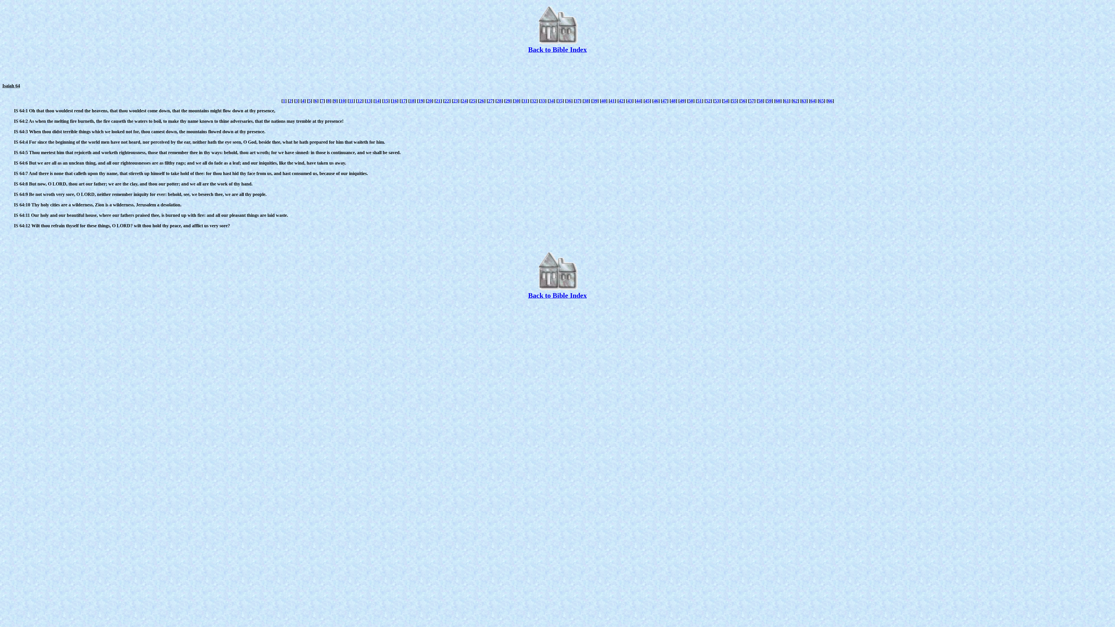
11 (351, 100)
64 (812, 100)
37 (577, 100)
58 (760, 100)
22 (447, 100)
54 (725, 100)
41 (612, 100)
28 (499, 100)
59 (769, 100)
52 (708, 100)
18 (412, 100)
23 (455, 100)
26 (481, 100)
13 (368, 100)
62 (795, 100)
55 (734, 100)
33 (542, 100)
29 (508, 100)
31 (525, 100)
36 (569, 100)
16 (394, 100)
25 (473, 100)
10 (342, 100)
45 (647, 100)
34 (551, 100)
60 (778, 100)
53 (717, 100)
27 (490, 100)
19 (420, 100)
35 (560, 100)
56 (743, 100)
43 (629, 100)
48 (673, 100)
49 (682, 100)
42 (621, 100)
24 (464, 100)
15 (386, 100)
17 (403, 100)
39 (595, 100)
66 (830, 100)
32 (534, 100)
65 (821, 100)
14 (377, 100)
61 (786, 100)
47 (664, 100)
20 (429, 100)
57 (751, 100)
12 (359, 100)
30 (516, 100)
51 (699, 100)
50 (690, 100)
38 (586, 100)
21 (438, 100)
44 (638, 100)
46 (656, 100)
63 (804, 100)
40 (603, 100)
